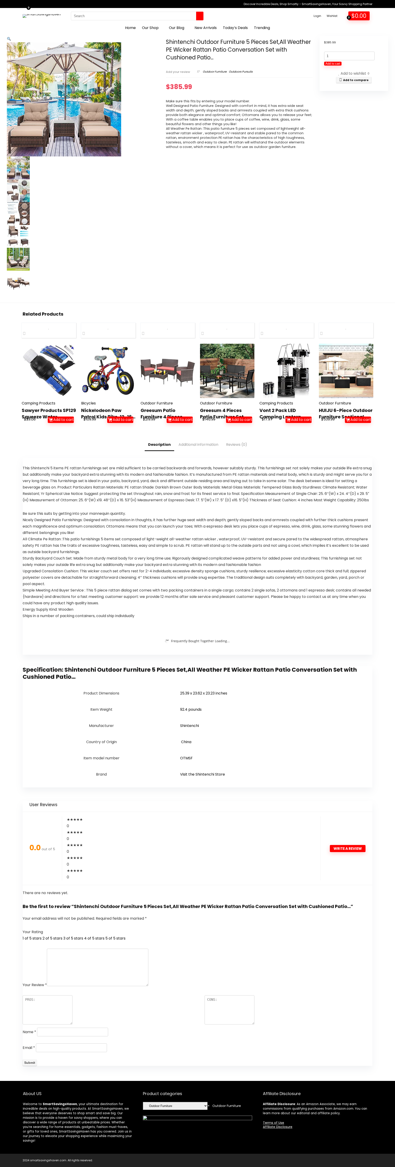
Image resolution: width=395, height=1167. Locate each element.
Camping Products (38, 403)
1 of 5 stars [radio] (32, 938)
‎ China (185, 742)
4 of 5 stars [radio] (94, 938)
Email (29, 1047)
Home (130, 27)
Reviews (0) (236, 444)
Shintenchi (189, 725)
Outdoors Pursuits (241, 72)
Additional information (198, 444)
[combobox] (224, 1106)
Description (159, 444)
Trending (262, 27)
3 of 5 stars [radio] (73, 938)
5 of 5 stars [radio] (115, 938)
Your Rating (33, 932)
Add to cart (333, 63)
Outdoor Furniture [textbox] (224, 1106)
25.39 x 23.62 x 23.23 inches (203, 693)
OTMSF (186, 758)
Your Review (35, 984)
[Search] (199, 16)
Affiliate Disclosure (277, 1127)
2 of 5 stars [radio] (52, 938)
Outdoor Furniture (215, 72)
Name (29, 1032)
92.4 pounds (191, 709)
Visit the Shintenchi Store (202, 774)
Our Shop (150, 27)
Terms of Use (273, 1122)
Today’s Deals (235, 27)
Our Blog (176, 27)
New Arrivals (206, 27)
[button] (9, 39)
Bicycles (88, 403)
